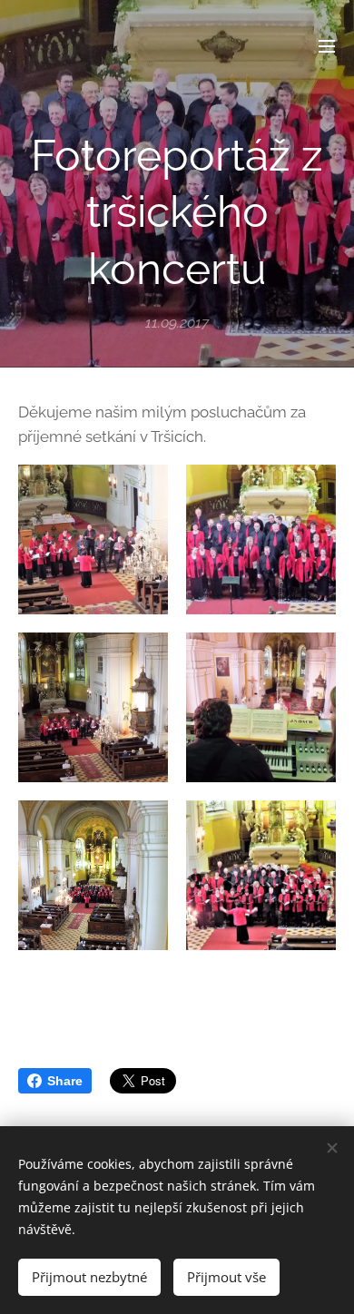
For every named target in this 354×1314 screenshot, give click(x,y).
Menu (327, 45)
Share (65, 1081)
